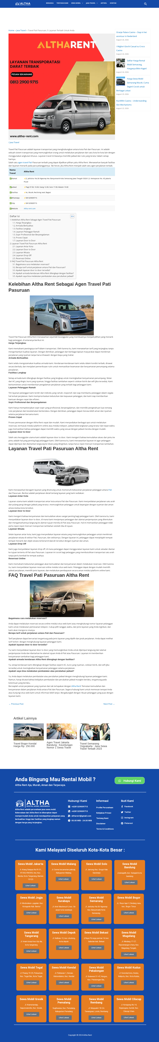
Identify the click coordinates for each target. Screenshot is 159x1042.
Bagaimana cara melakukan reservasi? (32, 264)
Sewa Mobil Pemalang (64, 1001)
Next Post (109, 704)
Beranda (50, 3)
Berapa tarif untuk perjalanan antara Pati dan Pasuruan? (41, 267)
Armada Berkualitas (24, 225)
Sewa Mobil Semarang (96, 899)
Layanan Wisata (23, 252)
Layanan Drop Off (23, 255)
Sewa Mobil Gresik (31, 999)
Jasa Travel (14, 142)
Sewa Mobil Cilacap (129, 999)
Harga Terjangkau (23, 222)
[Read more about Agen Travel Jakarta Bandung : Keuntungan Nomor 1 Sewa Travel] (62, 731)
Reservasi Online (23, 258)
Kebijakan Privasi (103, 813)
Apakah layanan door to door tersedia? (33, 270)
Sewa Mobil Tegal (31, 967)
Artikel (104, 3)
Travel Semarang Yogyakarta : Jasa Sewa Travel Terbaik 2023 (93, 746)
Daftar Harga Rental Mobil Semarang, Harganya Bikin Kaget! (137, 64)
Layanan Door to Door (26, 240)
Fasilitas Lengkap (23, 228)
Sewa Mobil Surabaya (64, 899)
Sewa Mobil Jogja (31, 897)
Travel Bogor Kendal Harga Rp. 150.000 (25, 745)
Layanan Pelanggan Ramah (28, 231)
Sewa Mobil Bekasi (96, 932)
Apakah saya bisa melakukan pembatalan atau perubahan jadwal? (45, 276)
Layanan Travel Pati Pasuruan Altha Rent (29, 243)
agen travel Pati (25, 162)
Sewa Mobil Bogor (128, 897)
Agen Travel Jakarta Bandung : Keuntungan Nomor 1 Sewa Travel (60, 745)
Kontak (113, 3)
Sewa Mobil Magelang (129, 934)
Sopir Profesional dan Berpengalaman (32, 234)
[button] (145, 4)
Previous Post (16, 704)
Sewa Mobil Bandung (129, 865)
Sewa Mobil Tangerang (31, 934)
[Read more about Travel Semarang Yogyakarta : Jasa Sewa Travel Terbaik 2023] (95, 731)
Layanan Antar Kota (24, 246)
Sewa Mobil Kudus (128, 967)
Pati (110, 489)
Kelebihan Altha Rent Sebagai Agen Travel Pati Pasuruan (36, 219)
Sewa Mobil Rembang (96, 1001)
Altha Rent (76, 686)
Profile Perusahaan (104, 807)
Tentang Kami (62, 3)
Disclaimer (101, 823)
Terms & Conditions (105, 829)
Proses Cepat (22, 237)
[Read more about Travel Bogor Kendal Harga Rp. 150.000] (29, 731)
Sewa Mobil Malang (63, 864)
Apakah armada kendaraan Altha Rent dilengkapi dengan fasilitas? (45, 273)
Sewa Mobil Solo (96, 864)
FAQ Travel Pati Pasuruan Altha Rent (27, 261)
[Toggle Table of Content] (71, 216)
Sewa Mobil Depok (64, 932)
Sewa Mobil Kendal (64, 967)
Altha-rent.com (30, 208)
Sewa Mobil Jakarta (30, 864)
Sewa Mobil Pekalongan (96, 969)
